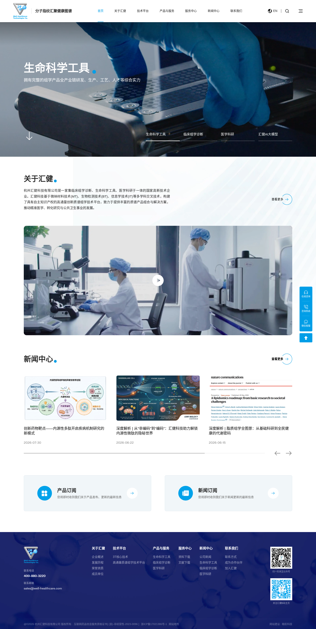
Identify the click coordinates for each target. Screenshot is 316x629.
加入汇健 (231, 568)
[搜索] (287, 11)
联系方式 (231, 557)
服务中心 (191, 10)
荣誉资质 (98, 568)
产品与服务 (167, 10)
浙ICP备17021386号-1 (154, 624)
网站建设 (275, 624)
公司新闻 (205, 557)
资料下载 (184, 557)
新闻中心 (213, 10)
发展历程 (98, 562)
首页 (101, 10)
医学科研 (159, 568)
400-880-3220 (35, 575)
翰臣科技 (287, 624)
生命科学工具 (161, 557)
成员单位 (98, 574)
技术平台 (143, 10)
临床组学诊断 (161, 562)
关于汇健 (120, 10)
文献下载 (184, 562)
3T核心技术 (120, 557)
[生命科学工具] (158, 78)
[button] (277, 453)
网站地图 (174, 624)
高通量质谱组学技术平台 (129, 562)
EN (275, 10)
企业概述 (98, 557)
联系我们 (236, 10)
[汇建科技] (20, 11)
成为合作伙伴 (233, 562)
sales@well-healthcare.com (43, 588)
